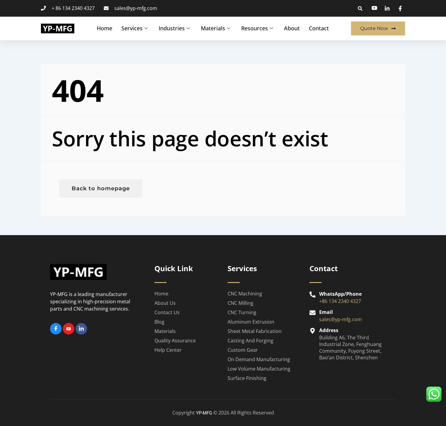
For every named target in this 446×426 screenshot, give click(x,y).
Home (104, 28)
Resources (254, 28)
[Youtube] (68, 328)
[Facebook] (56, 328)
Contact (319, 28)
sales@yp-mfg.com (340, 319)
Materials (213, 28)
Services (132, 28)
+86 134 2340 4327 (340, 301)
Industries (172, 28)
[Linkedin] (81, 328)
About (292, 28)
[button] (360, 8)
